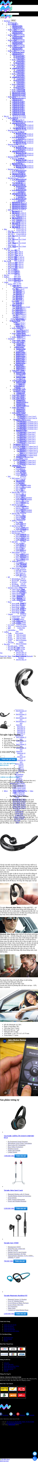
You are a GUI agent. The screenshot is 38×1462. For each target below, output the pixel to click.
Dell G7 (21, 767)
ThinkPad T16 (20, 393)
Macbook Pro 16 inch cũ (19, 236)
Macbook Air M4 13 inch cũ (24, 160)
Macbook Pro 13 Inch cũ (19, 247)
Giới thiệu (6, 1363)
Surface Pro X (20, 289)
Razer (9, 602)
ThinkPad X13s (20, 404)
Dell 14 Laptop (21, 635)
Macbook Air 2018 (17, 111)
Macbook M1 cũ (13, 118)
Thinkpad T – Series (18, 370)
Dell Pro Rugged (17, 531)
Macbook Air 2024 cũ (18, 171)
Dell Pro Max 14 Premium (24, 497)
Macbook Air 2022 (17, 105)
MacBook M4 (12, 40)
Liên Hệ (6, 1370)
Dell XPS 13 (21, 727)
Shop (9, 656)
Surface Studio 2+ (17, 337)
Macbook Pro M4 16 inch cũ (24, 167)
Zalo (14, 1415)
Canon (10, 635)
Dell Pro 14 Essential (22, 527)
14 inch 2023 (20, 61)
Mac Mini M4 (12, 250)
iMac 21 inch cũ (19, 260)
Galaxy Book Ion (19, 794)
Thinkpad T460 (20, 374)
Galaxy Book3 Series (19, 788)
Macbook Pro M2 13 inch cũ (24, 139)
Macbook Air (12, 97)
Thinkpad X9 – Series (18, 340)
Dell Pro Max (19, 651)
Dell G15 (21, 769)
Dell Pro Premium (17, 505)
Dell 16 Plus (21, 649)
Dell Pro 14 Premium (22, 506)
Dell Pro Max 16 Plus (22, 501)
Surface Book (16, 321)
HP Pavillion (19, 781)
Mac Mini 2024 (12, 256)
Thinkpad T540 (20, 383)
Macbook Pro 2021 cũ (18, 194)
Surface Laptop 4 (21, 314)
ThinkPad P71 (20, 365)
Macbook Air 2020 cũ (19, 209)
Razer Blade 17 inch (18, 610)
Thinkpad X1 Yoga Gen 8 (23, 525)
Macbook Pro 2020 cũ (19, 232)
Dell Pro (14, 520)
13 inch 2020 (20, 75)
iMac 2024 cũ (19, 262)
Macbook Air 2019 (17, 109)
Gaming (10, 614)
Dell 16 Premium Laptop (21, 644)
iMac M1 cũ (19, 255)
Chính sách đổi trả (9, 1326)
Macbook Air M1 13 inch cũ (24, 121)
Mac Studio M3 (12, 266)
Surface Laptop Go (17, 328)
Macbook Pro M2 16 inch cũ (24, 143)
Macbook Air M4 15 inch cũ (24, 162)
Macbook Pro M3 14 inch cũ (24, 153)
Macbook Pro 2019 (18, 77)
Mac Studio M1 (12, 263)
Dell (17, 631)
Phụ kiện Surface (13, 649)
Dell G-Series (19, 764)
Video (31, 791)
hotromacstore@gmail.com (14, 1423)
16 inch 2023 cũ (21, 221)
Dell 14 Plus (21, 647)
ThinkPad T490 (20, 379)
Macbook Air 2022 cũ (18, 174)
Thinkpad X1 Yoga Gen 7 (23, 530)
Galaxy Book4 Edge (18, 595)
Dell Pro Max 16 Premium (24, 499)
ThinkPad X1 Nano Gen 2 (27, 462)
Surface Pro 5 (20, 301)
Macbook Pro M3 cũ (18, 151)
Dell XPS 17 (21, 734)
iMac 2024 (17, 276)
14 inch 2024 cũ (21, 214)
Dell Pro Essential (17, 526)
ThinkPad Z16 (20, 411)
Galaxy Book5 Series (19, 785)
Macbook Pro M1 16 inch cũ (24, 128)
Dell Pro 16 (19, 524)
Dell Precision (16, 533)
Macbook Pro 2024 (18, 54)
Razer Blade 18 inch (18, 612)
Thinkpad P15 (20, 347)
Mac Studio (15, 301)
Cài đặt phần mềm (8, 1364)
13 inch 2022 (20, 67)
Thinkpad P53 (20, 361)
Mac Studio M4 (12, 268)
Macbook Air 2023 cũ (18, 173)
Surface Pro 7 (20, 298)
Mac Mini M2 (12, 252)
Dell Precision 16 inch (21, 718)
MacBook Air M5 (19, 50)
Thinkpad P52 (20, 360)
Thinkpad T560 (20, 384)
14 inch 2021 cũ (21, 229)
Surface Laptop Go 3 (22, 331)
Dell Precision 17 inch (21, 722)
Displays (15, 317)
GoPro (10, 640)
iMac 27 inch (12, 247)
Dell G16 (21, 771)
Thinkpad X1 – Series (18, 413)
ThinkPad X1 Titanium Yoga (24, 457)
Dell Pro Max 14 (21, 652)
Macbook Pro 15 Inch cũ (19, 240)
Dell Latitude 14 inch (21, 741)
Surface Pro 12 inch (22, 287)
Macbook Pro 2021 (18, 68)
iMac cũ (17, 250)
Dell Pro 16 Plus (21, 519)
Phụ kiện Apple (12, 646)
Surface (10, 284)
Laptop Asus (15, 618)
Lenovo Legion (16, 623)
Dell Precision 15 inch (21, 715)
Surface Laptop (16, 305)
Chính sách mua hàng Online (11, 1331)
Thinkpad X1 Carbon (21, 561)
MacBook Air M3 (19, 40)
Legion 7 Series (20, 469)
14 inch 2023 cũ (21, 187)
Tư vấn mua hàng (8, 1337)
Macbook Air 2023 (17, 104)
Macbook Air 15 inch (19, 116)
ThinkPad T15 (20, 390)
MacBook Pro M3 (17, 38)
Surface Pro (15, 286)
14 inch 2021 (20, 70)
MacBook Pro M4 (17, 44)
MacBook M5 (12, 45)
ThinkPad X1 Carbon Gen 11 (23, 576)
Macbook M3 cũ (13, 144)
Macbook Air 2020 (17, 107)
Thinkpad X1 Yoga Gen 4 (27, 439)
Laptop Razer (16, 616)
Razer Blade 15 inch (18, 607)
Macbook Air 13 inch (19, 117)
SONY (10, 637)
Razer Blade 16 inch (18, 609)
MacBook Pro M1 (17, 28)
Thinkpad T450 (20, 372)
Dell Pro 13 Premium (22, 508)
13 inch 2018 (20, 86)
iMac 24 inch (12, 245)
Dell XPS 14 (21, 728)
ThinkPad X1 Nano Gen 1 (23, 615)
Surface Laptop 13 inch (23, 307)
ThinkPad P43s (20, 356)
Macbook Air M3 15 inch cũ (24, 150)
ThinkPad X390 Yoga (22, 406)
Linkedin (31, 1415)
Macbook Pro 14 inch (19, 96)
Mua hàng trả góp (8, 1369)
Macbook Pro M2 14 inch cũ (21, 157)
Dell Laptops (19, 633)
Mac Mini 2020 (12, 259)
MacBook (7, 21)
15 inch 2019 (20, 81)
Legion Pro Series (21, 626)
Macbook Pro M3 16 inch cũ (24, 155)
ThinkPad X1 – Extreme (23, 420)
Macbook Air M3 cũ (18, 146)
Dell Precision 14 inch (21, 711)
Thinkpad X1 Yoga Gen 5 (23, 541)
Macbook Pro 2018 (18, 84)
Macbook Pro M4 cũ (18, 164)
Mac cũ (6, 116)
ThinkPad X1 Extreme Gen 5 (28, 422)
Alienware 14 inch (21, 754)
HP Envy (14, 582)
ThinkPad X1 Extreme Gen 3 (28, 425)
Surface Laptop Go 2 (22, 330)
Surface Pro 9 (20, 294)
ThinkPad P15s (20, 349)
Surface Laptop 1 (21, 319)
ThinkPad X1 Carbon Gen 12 (23, 571)
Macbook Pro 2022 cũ (18, 190)
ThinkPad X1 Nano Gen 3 (27, 460)
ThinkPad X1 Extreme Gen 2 (28, 427)
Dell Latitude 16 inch (21, 748)
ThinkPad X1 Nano (22, 459)
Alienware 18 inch (21, 761)
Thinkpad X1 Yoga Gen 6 (27, 436)
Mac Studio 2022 (13, 273)
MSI (9, 628)
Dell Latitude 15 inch (21, 745)
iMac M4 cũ (19, 252)
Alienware (19, 751)
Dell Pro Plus (16, 513)
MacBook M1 (12, 24)
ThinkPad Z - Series (19, 460)
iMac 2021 (11, 240)
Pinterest (22, 1415)
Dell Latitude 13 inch (21, 738)
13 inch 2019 (20, 79)
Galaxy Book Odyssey (19, 600)
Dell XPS (19, 725)
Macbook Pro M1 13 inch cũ (21, 130)
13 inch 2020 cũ (21, 234)
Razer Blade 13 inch (18, 603)
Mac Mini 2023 (12, 257)
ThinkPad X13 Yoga (22, 402)
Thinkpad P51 (20, 358)
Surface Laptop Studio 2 (23, 335)
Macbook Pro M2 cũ (18, 137)
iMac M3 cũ (19, 253)
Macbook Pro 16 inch (18, 90)
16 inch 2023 (20, 63)
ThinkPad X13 (20, 400)
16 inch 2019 (20, 82)
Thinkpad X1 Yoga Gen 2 (27, 443)
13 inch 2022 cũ (21, 225)
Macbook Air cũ (13, 169)
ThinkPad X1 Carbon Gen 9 (23, 587)
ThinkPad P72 (20, 367)
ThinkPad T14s (20, 388)
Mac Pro (15, 315)
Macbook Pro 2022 (18, 65)
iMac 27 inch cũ (19, 257)
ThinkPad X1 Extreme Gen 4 (28, 423)
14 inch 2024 (20, 56)
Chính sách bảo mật (9, 1328)
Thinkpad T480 (20, 377)
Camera (6, 632)
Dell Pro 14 (19, 522)
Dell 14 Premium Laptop (21, 641)
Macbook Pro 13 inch (18, 95)
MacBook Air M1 (19, 29)
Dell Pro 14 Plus (21, 517)
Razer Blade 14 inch (18, 605)
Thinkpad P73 (20, 369)
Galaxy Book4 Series (19, 787)
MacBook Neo (12, 22)
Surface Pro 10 (20, 293)
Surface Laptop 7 (21, 309)
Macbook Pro (12, 51)
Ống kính (11, 642)
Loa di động (11, 630)
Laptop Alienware (17, 621)
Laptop (15, 322)
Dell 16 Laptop (21, 638)
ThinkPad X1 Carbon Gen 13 (28, 446)
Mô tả (6, 791)
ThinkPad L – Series (19, 446)
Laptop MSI (15, 619)
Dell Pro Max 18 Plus (22, 503)
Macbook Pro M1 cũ (18, 123)
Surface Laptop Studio (19, 333)
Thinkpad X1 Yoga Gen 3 (23, 551)
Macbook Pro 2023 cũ (18, 185)
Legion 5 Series (20, 467)
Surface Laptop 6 (21, 310)
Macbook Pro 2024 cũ (18, 180)
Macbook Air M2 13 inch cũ (21, 145)
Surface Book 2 (20, 324)
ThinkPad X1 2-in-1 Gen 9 (27, 416)
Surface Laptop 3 (21, 316)
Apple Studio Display (14, 278)
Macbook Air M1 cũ (18, 120)
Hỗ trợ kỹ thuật (8, 1339)
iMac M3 (10, 233)
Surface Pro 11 (20, 291)
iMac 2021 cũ (19, 266)
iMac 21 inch (17, 283)
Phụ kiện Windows (13, 648)
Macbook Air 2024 (17, 102)
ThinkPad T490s (21, 381)
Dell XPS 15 (21, 730)
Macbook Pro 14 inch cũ (19, 243)
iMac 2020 (17, 282)
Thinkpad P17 (20, 354)
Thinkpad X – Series (19, 448)
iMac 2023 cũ (19, 264)
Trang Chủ (3, 656)
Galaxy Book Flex (17, 596)
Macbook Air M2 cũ (18, 132)
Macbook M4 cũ (13, 157)
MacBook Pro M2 (17, 33)
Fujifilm (10, 639)
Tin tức (6, 1340)
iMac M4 (17, 274)
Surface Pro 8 (21, 338)
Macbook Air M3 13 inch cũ (24, 148)
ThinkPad (11, 339)
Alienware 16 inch (21, 757)
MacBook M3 (12, 35)
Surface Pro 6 (20, 300)
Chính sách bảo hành (9, 1329)
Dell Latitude (16, 552)
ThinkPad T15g (20, 392)
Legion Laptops (16, 466)
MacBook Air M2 (19, 34)
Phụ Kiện (7, 644)
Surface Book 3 (20, 323)
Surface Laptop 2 (21, 317)
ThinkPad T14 (20, 386)
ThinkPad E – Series (18, 395)
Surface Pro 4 (20, 303)
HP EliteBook (19, 774)
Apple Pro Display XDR (15, 280)
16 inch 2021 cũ (21, 230)
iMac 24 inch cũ (19, 259)
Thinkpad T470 (20, 376)
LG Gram (11, 625)
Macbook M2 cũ (13, 130)
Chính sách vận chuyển (10, 1324)
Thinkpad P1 (20, 344)
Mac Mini (15, 289)
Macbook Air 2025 (17, 100)
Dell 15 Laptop (21, 636)
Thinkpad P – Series (18, 342)
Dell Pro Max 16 (21, 654)
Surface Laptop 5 (21, 312)
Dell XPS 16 (21, 732)
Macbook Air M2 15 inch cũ (24, 135)
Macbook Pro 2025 (18, 52)
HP (17, 772)
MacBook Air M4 (19, 45)
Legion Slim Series (21, 628)
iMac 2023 (11, 238)
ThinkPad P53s (20, 363)
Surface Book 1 (20, 326)
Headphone (15, 656)
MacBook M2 (12, 30)
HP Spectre (19, 776)
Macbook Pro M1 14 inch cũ (24, 127)
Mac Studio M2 (12, 264)
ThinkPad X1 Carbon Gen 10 (23, 581)
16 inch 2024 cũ (21, 183)
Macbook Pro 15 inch (18, 91)
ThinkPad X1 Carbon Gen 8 (28, 455)
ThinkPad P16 (20, 351)
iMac (5, 229)
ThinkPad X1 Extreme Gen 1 (28, 429)
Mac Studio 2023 (13, 271)
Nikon (10, 633)
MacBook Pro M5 (17, 49)
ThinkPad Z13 (20, 409)
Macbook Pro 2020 (18, 74)
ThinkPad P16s (20, 353)
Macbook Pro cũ (13, 178)
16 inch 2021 (20, 72)
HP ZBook (19, 779)
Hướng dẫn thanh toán (10, 1367)
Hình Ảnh (24, 791)
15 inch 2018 (20, 88)
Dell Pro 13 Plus (21, 515)
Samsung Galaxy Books (17, 783)
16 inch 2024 (20, 58)
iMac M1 (10, 231)
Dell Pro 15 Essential (22, 529)
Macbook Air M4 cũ (18, 158)
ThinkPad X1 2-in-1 (22, 414)
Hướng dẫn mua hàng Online (11, 1366)
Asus (9, 626)
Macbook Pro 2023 (18, 60)
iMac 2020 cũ (19, 267)
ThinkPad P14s (20, 346)
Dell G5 (21, 765)
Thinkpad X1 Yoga (21, 521)
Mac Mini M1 (12, 254)
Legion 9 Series (21, 624)
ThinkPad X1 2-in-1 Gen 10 (23, 477)
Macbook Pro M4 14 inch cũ (24, 165)
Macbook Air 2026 (17, 98)
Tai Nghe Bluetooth (26, 656)
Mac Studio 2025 (13, 270)
